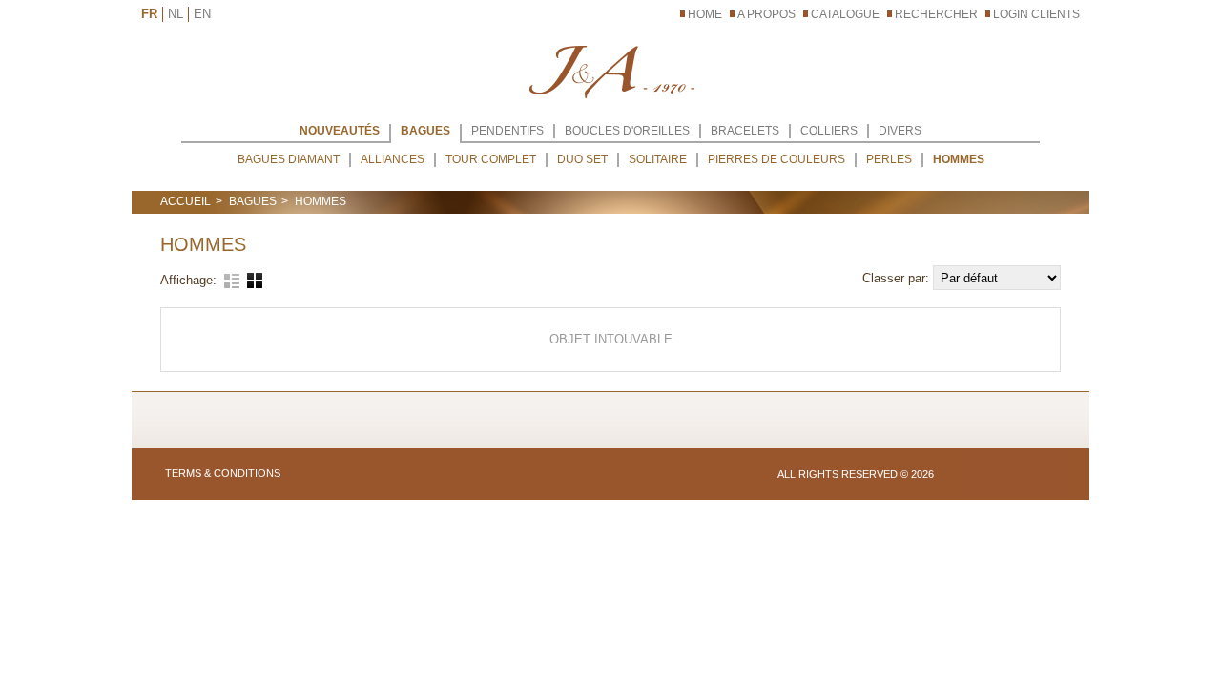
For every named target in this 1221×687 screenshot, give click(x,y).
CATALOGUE (845, 14)
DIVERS (900, 130)
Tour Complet (490, 159)
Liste (231, 280)
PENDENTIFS (507, 130)
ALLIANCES (392, 159)
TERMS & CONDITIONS (222, 473)
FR (149, 14)
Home (705, 14)
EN (202, 14)
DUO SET (582, 159)
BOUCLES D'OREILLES (627, 130)
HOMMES (958, 159)
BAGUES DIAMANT (289, 159)
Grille (254, 280)
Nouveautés (340, 130)
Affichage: (188, 280)
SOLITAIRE (658, 159)
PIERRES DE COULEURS (776, 159)
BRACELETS (745, 130)
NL (175, 14)
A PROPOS (766, 14)
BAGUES (425, 130)
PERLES (889, 159)
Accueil (185, 201)
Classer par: (897, 278)
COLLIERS (829, 130)
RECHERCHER (936, 14)
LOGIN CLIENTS (1036, 14)
